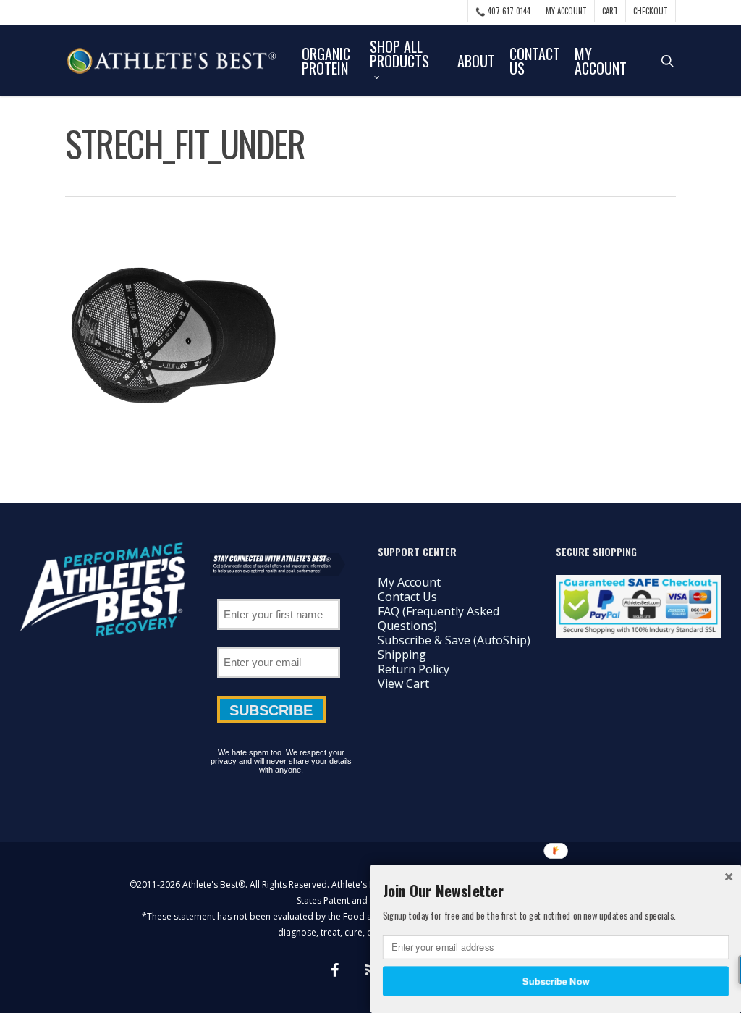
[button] (556, 890)
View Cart (403, 684)
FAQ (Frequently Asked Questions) (438, 618)
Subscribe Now (556, 980)
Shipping (402, 655)
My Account (409, 582)
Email (278, 641)
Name (278, 593)
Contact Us (407, 597)
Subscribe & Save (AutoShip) (454, 640)
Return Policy (413, 669)
